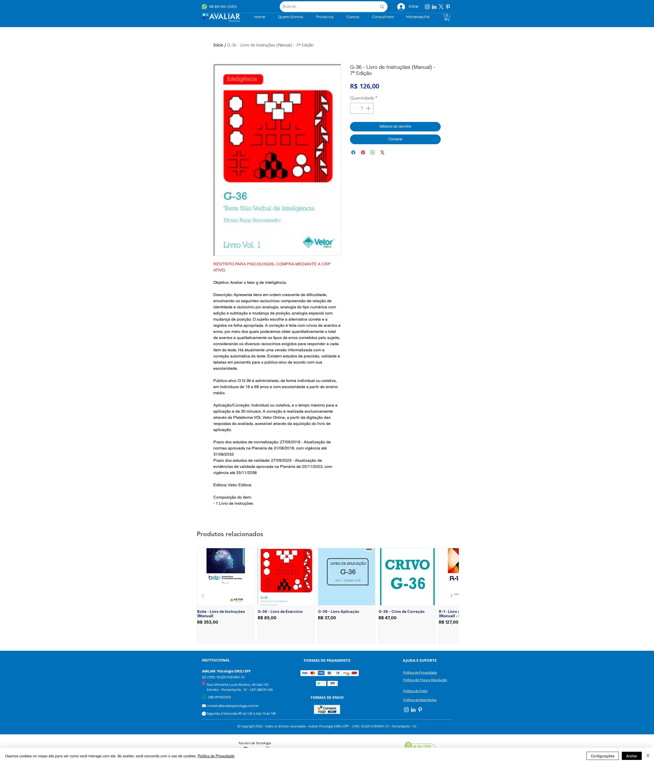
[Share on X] (382, 152)
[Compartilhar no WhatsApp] (373, 152)
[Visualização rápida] (225, 576)
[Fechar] (648, 756)
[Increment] (369, 108)
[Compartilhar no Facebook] (353, 152)
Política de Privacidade (216, 755)
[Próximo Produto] (451, 595)
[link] (447, 17)
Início (218, 45)
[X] (441, 7)
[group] (327, 595)
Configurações (602, 755)
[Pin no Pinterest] (363, 152)
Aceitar (631, 755)
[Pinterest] (448, 7)
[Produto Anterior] (203, 595)
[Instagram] (427, 7)
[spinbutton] (362, 108)
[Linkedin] (434, 7)
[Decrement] (355, 108)
